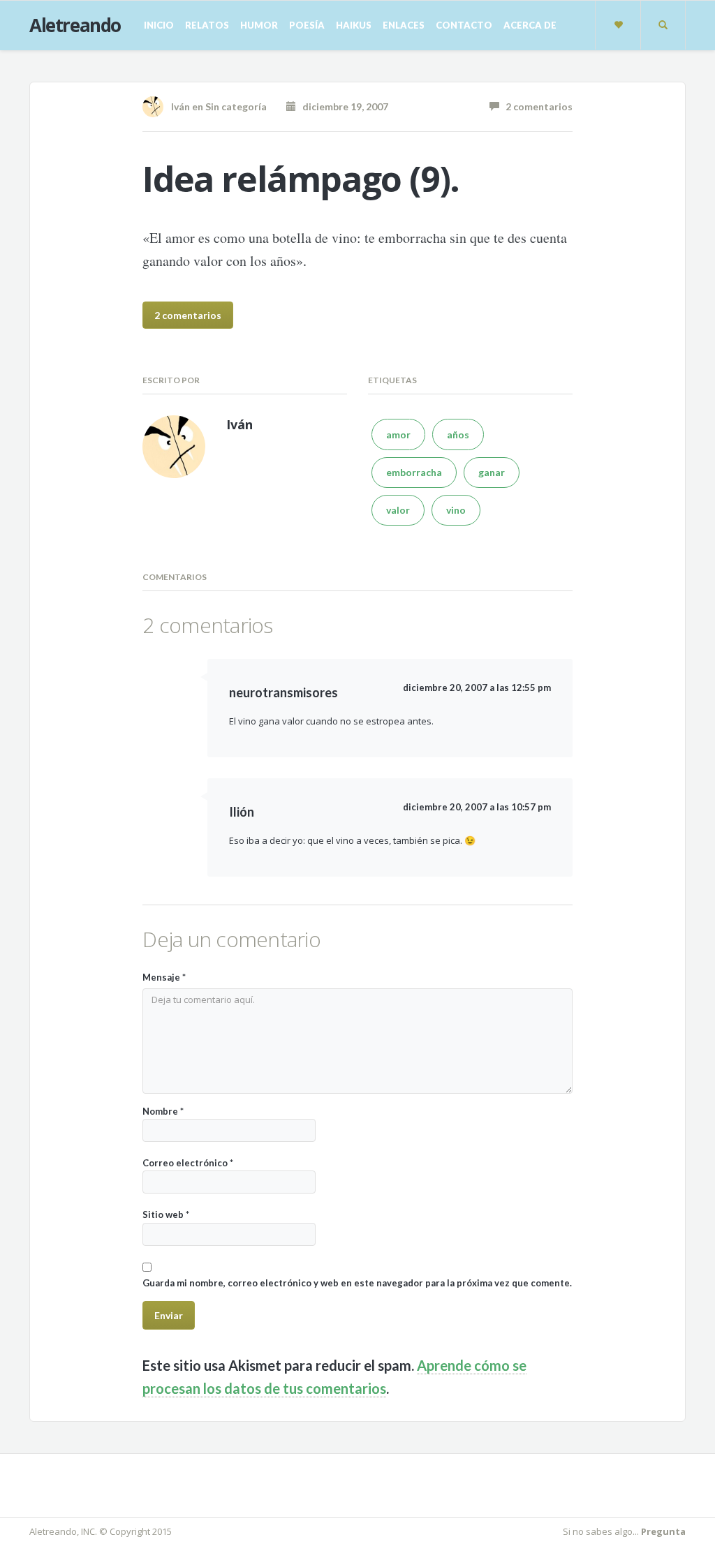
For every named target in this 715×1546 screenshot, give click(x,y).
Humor (259, 25)
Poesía (307, 25)
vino (456, 510)
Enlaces (404, 25)
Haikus (353, 25)
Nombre (163, 1111)
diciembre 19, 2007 (342, 106)
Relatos (207, 25)
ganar (491, 472)
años (458, 434)
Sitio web (165, 1214)
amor (398, 434)
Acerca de (529, 25)
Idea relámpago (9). (300, 178)
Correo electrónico (187, 1162)
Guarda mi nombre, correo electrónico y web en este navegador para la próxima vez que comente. (357, 1282)
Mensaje (164, 977)
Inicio (159, 25)
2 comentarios (536, 106)
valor (398, 510)
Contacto (464, 25)
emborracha (414, 472)
